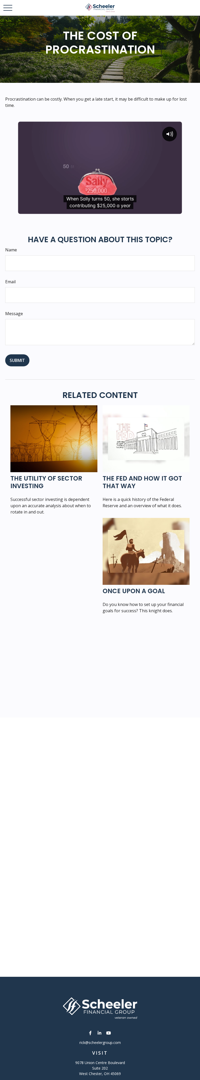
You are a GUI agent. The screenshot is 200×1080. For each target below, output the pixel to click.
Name (11, 250)
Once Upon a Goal (134, 591)
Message (14, 313)
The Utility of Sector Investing (46, 482)
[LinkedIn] (99, 1032)
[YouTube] (108, 1032)
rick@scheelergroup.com (100, 1042)
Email (10, 282)
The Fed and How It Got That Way (142, 482)
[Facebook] (90, 1032)
